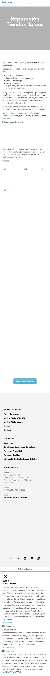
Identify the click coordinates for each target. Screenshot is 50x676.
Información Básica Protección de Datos (20, 459)
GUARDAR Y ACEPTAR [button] (11, 672)
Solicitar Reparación (25, 381)
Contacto (7, 430)
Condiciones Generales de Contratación (20, 447)
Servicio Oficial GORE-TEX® (15, 418)
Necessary (10, 626)
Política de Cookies (12, 455)
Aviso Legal (8, 443)
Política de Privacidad (13, 451)
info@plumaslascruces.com (15, 497)
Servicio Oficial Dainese (13, 422)
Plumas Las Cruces (11, 414)
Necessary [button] (7, 622)
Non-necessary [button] (8, 647)
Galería (7, 426)
